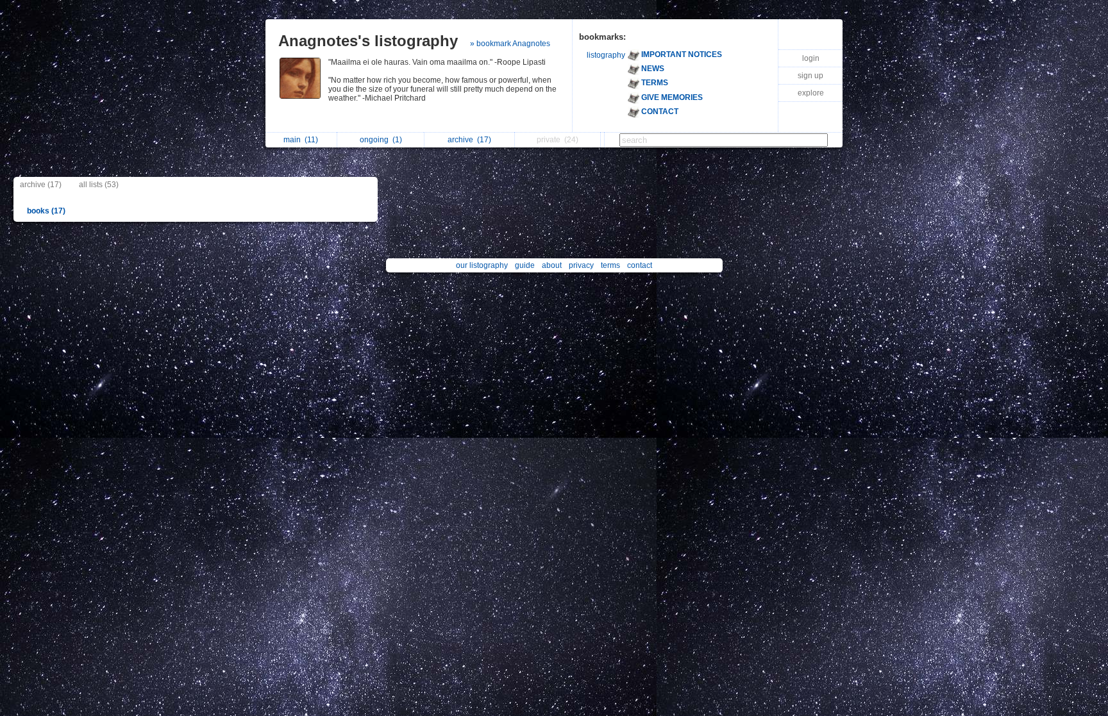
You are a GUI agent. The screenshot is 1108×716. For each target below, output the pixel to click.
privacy (581, 265)
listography (606, 55)
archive (469, 139)
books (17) (46, 210)
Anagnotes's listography (368, 40)
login (810, 58)
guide (525, 265)
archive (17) (41, 184)
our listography (482, 265)
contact (639, 265)
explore (811, 92)
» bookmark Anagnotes (510, 43)
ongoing (381, 139)
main (300, 139)
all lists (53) (99, 184)
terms (610, 265)
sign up (810, 75)
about (552, 265)
